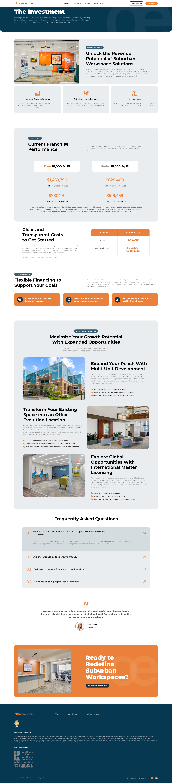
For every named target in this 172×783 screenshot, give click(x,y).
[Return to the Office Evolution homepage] (24, 3)
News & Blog (72, 714)
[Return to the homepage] (23, 714)
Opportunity (65, 3)
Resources (97, 3)
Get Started (151, 3)
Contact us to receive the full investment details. (39, 257)
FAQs (57, 714)
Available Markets (92, 714)
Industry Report (136, 3)
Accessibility (142, 778)
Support (87, 3)
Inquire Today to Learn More (97, 686)
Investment (77, 3)
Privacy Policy (131, 778)
